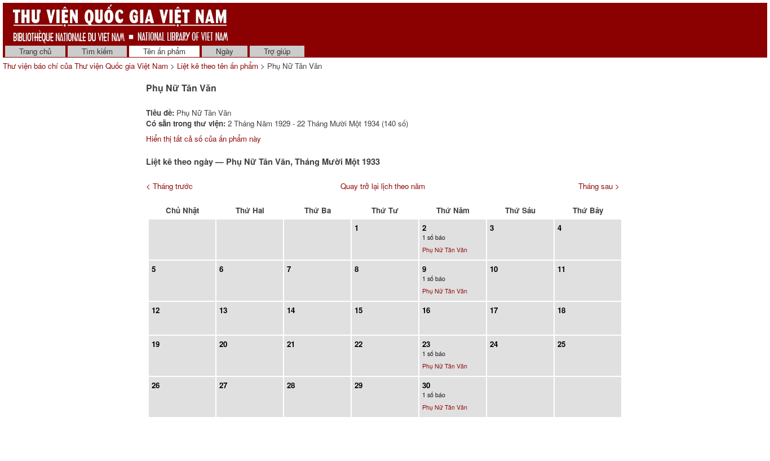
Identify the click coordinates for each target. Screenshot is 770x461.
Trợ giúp (277, 51)
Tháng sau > (598, 186)
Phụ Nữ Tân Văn (444, 249)
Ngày (224, 51)
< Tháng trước (169, 186)
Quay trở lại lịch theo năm (382, 186)
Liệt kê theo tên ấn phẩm (217, 65)
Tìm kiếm (97, 51)
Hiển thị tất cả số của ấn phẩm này (203, 138)
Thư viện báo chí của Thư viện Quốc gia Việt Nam (85, 65)
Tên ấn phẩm (164, 51)
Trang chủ (35, 51)
